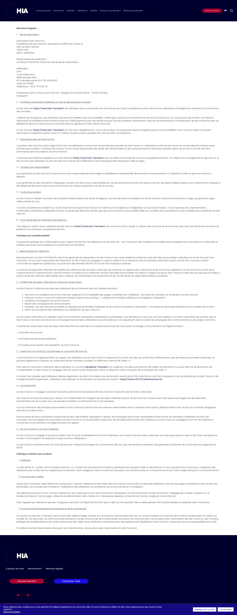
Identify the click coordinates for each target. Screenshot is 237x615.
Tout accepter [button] (225, 609)
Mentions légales (54, 568)
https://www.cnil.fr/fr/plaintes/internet (141, 379)
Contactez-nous (71, 581)
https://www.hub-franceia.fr (48, 108)
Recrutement (35, 568)
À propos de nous (15, 568)
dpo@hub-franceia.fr (97, 367)
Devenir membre (27, 581)
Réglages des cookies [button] (205, 609)
